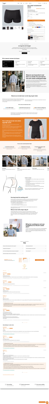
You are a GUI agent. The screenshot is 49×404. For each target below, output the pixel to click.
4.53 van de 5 (10, 259)
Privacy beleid (32, 393)
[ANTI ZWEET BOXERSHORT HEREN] (4, 28)
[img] (5, 272)
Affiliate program (32, 397)
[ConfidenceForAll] (4, 3)
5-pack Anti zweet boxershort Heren (38, 36)
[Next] (46, 58)
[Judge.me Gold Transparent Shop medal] (24, 265)
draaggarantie (15, 0)
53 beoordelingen (5, 66)
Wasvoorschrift (23, 396)
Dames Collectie (13, 393)
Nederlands (39, 3)
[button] (43, 3)
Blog (21, 397)
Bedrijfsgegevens (32, 396)
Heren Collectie (13, 392)
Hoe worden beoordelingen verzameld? (8, 374)
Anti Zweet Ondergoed (14, 396)
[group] (24, 0)
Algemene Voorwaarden (33, 392)
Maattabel (22, 392)
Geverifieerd (24, 268)
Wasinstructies (29, 32)
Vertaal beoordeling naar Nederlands (9, 348)
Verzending (22, 393)
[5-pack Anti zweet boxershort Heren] (30, 37)
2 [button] (23, 322)
